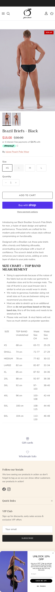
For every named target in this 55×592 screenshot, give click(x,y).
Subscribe (27, 538)
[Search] (9, 13)
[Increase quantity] (16, 182)
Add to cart (27, 195)
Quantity (6, 176)
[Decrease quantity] (5, 182)
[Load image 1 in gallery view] (27, 70)
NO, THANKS (41, 586)
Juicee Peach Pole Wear (17, 151)
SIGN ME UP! (41, 581)
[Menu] (3, 13)
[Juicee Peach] (27, 13)
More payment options (27, 212)
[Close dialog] (53, 553)
